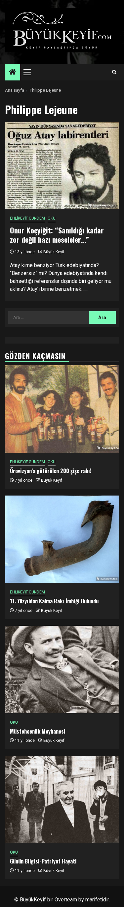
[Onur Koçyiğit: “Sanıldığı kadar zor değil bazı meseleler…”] (62, 165)
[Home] (12, 72)
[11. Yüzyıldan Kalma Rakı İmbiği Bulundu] (62, 539)
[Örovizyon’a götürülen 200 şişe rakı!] (62, 409)
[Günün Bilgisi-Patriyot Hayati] (62, 799)
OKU (52, 218)
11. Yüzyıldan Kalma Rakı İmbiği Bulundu (54, 601)
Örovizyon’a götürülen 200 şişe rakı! (50, 471)
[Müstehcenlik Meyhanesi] (62, 669)
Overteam (66, 899)
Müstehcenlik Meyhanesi (37, 731)
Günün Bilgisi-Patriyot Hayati (43, 861)
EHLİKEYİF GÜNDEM (27, 218)
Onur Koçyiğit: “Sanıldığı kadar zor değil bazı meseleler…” (57, 235)
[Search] (114, 72)
